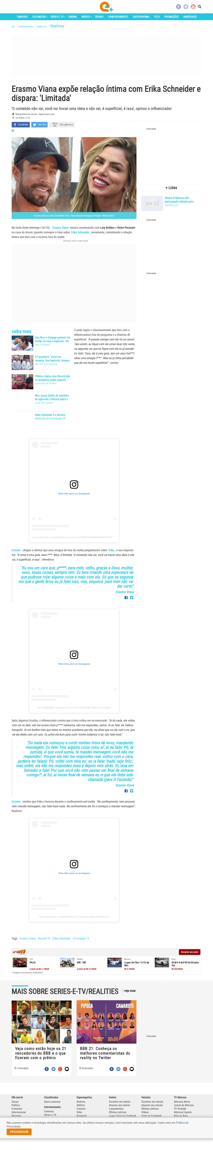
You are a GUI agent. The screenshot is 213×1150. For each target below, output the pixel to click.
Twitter (185, 6)
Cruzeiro (81, 1108)
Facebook (178, 6)
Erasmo (16, 550)
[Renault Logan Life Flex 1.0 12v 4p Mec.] (114, 962)
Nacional (16, 1115)
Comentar (67, 1069)
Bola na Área (181, 1115)
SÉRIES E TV (57, 17)
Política (16, 1105)
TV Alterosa (180, 1097)
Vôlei (79, 1112)
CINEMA (72, 17)
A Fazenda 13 (81, 938)
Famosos (49, 1111)
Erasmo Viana (27, 938)
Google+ (60, 1069)
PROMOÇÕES (171, 17)
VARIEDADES (190, 17)
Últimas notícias (117, 1112)
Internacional (19, 1112)
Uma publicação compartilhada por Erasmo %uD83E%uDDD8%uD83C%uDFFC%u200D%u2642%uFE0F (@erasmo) (93, 537)
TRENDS (99, 17)
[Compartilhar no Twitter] (131, 597)
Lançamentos (116, 1108)
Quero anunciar (52, 1101)
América (81, 1101)
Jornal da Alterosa (184, 1105)
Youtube (193, 6)
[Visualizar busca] (199, 6)
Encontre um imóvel (119, 1101)
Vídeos (145, 1112)
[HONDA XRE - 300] (67, 962)
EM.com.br (17, 1097)
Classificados (51, 1097)
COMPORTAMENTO (118, 17)
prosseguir (19, 1131)
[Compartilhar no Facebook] (126, 597)
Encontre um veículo (152, 1101)
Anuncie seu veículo (152, 1105)
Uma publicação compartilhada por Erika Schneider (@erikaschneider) (74, 707)
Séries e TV (50, 1115)
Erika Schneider (62, 938)
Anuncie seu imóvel (119, 1105)
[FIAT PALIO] (20, 962)
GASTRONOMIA (141, 17)
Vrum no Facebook (151, 1115)
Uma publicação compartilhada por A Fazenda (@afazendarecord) (74, 916)
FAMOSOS (22, 17)
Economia (17, 1108)
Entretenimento (52, 1107)
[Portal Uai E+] (106, 7)
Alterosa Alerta (182, 1101)
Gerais (15, 1101)
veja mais (130, 991)
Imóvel (112, 1097)
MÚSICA (86, 17)
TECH (157, 17)
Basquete (82, 1115)
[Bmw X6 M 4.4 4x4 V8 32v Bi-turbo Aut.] (162, 962)
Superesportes (84, 1097)
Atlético (81, 1105)
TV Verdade (180, 1108)
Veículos (146, 1097)
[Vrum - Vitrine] (19, 953)
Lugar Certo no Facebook (122, 1115)
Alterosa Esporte (183, 1112)
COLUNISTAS (39, 17)
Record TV (44, 938)
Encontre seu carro (189, 952)
